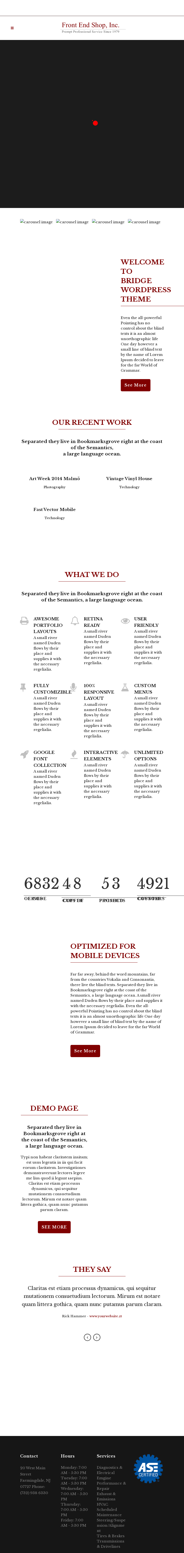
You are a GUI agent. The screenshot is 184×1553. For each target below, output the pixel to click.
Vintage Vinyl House (129, 478)
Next (96, 1337)
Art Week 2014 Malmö (54, 478)
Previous (87, 1337)
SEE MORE (54, 1227)
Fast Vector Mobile (55, 509)
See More (136, 385)
